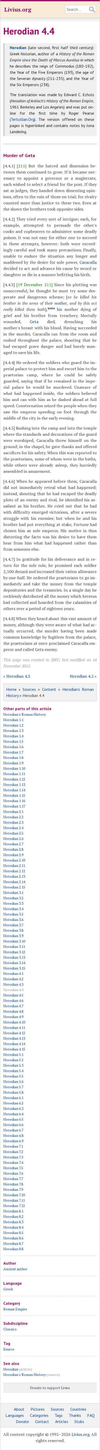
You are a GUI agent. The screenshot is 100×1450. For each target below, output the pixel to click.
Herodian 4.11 (14, 1027)
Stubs (79, 1421)
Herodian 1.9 (13, 762)
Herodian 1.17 (14, 806)
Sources (29, 689)
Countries (78, 1409)
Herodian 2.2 (13, 816)
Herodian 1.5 (13, 741)
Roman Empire (15, 1309)
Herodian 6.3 (13, 1108)
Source (8, 1349)
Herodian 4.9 (13, 1016)
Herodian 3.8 (13, 930)
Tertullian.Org (22, 119)
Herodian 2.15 (14, 887)
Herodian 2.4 (13, 827)
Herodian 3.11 (14, 946)
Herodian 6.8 (13, 1135)
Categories (39, 1415)
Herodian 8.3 (13, 1221)
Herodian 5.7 (13, 1086)
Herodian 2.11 (14, 865)
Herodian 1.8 (13, 757)
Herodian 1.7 (13, 752)
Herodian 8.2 (13, 1216)
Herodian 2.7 (13, 843)
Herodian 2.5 (13, 833)
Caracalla (88, 262)
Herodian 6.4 (13, 1113)
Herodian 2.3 (13, 822)
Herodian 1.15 (14, 795)
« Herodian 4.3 (16, 676)
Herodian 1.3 (13, 730)
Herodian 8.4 (13, 1227)
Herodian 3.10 (14, 941)
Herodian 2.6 (13, 838)
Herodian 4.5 (13, 995)
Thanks (75, 1415)
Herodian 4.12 (14, 1032)
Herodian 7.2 (13, 1151)
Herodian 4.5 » (83, 676)
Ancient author (15, 1268)
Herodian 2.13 (14, 876)
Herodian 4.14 (14, 1043)
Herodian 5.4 (13, 1070)
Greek (8, 1288)
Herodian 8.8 (13, 1248)
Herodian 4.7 (13, 1005)
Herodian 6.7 (13, 1130)
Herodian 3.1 (13, 892)
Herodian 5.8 (13, 1092)
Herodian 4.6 (13, 1000)
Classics (10, 1329)
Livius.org (17, 9)
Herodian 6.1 (13, 1097)
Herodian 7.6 (13, 1173)
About (19, 1409)
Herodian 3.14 (14, 962)
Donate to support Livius (50, 1387)
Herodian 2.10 (14, 860)
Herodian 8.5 (13, 1232)
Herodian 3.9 (13, 935)
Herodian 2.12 (14, 870)
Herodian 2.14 (14, 881)
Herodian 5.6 (13, 1081)
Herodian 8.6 (13, 1238)
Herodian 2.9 (13, 854)
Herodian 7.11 (14, 1200)
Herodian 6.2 (13, 1103)
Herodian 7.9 (13, 1189)
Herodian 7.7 (13, 1178)
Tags (59, 1415)
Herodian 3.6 (13, 919)
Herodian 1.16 (14, 800)
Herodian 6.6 (13, 1124)
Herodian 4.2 (13, 978)
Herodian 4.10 (14, 1022)
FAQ (91, 1415)
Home (11, 689)
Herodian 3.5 (13, 914)
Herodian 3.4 (13, 908)
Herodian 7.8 (13, 1184)
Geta (34, 321)
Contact (42, 1421)
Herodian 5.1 (13, 1054)
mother (60, 303)
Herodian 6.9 (13, 1140)
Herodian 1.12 (14, 779)
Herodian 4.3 (13, 984)
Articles (61, 1421)
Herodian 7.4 (13, 1162)
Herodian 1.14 (14, 789)
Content (49, 689)
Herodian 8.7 (13, 1243)
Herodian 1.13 (14, 784)
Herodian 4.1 (13, 973)
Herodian (10, 1369)
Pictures (38, 1409)
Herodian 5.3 (13, 1065)
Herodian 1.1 (13, 719)
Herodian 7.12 (14, 1205)
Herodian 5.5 (13, 1076)
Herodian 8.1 (13, 1211)
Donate (22, 1421)
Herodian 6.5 (13, 1119)
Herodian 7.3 (13, 1157)
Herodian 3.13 (14, 957)
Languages (14, 1415)
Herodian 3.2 (13, 897)
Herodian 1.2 (13, 725)
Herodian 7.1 (13, 1146)
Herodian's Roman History (24, 714)
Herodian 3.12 (14, 951)
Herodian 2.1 (13, 811)
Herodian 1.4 (13, 735)
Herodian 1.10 (14, 768)
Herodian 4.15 (14, 1049)
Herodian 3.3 (13, 903)
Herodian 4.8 (13, 1011)
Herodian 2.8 (13, 849)
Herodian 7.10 (14, 1194)
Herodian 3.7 (13, 924)
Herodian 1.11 (14, 773)
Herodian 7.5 (13, 1167)
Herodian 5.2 (13, 1059)
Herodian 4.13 (14, 1038)
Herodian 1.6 (13, 746)
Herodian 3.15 (14, 968)
